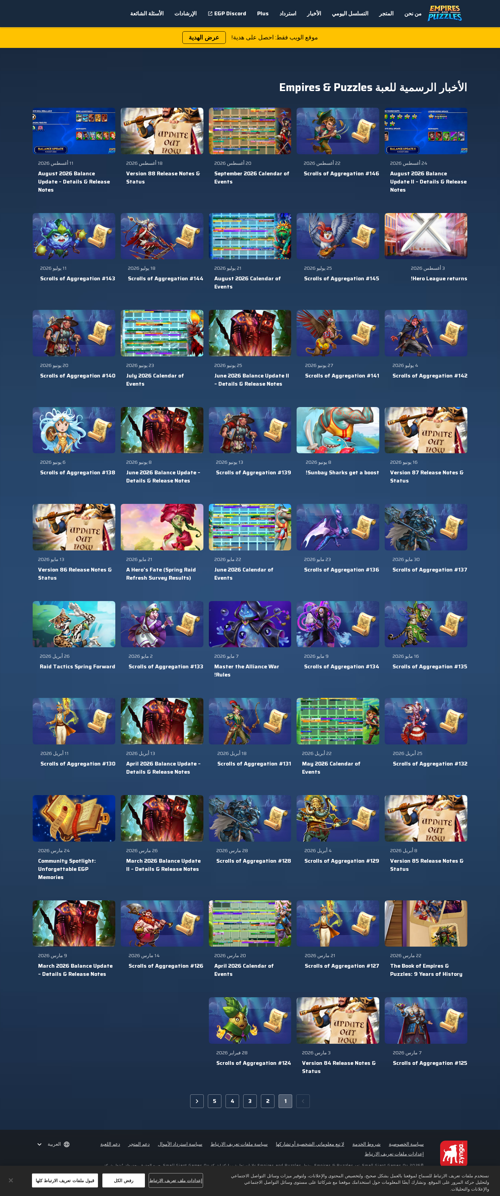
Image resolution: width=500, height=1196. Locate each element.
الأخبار (314, 13)
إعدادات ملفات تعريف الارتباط (394, 1154)
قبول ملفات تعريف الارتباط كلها (65, 1180)
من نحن (413, 13)
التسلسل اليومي (350, 13)
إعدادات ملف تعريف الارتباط (175, 1180)
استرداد (288, 13)
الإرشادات (185, 13)
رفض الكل (123, 1180)
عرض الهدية (204, 37)
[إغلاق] (10, 1180)
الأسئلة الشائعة (147, 13)
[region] (250, 1181)
